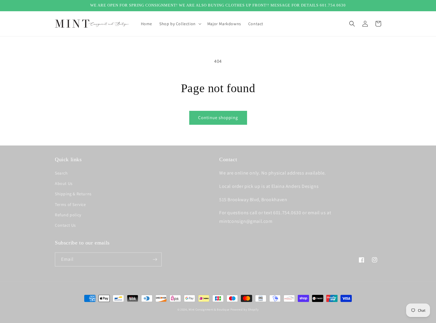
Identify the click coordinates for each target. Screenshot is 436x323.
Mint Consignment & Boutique (209, 309)
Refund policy (68, 215)
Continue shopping (218, 117)
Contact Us (65, 225)
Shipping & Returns (73, 193)
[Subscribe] (154, 259)
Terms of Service (70, 204)
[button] (180, 23)
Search (61, 173)
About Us (64, 183)
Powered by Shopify (244, 309)
